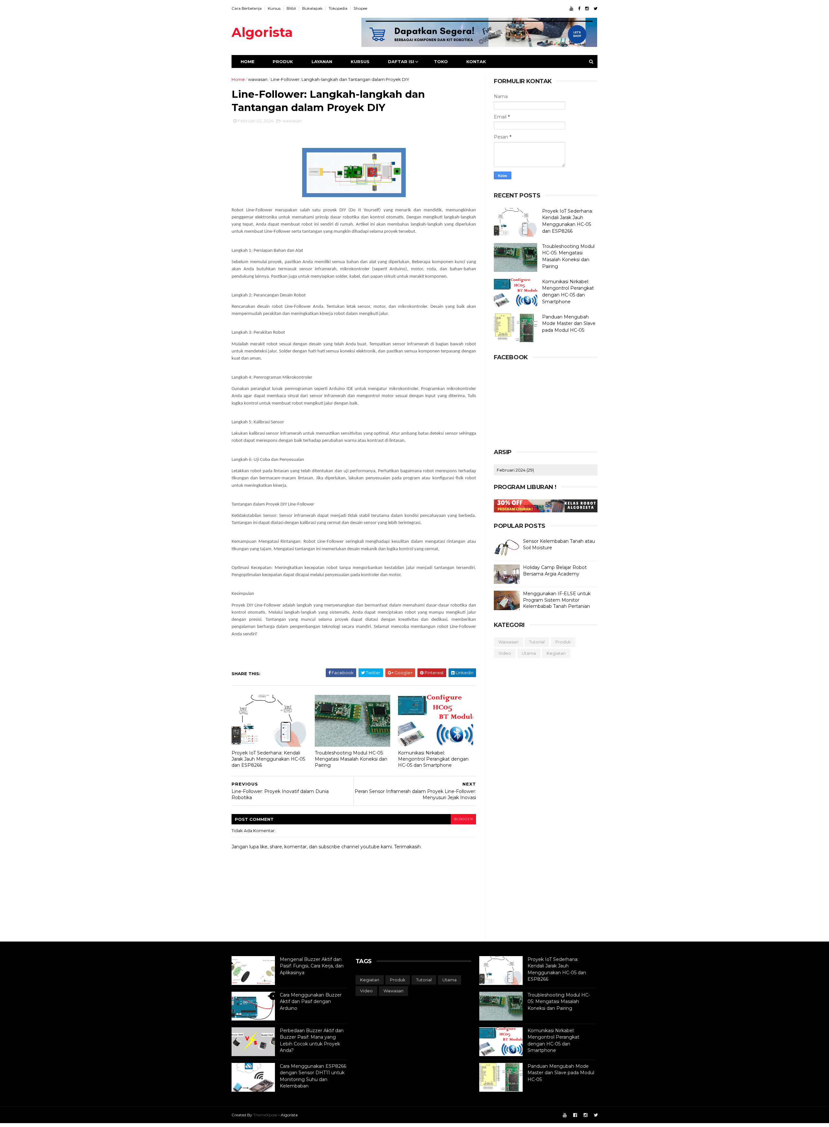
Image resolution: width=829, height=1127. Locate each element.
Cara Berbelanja (247, 8)
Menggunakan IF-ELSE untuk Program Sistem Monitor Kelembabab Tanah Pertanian (557, 600)
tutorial (537, 641)
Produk (283, 61)
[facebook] (579, 8)
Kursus (274, 8)
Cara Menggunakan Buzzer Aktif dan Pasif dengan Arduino (311, 1001)
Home (248, 61)
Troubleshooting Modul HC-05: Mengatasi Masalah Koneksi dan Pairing (351, 759)
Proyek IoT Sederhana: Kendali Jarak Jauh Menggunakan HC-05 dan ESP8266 (268, 759)
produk (563, 641)
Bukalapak (312, 8)
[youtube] (571, 8)
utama (529, 653)
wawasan (257, 79)
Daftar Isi (401, 61)
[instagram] (587, 8)
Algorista (262, 32)
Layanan (322, 61)
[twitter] (595, 8)
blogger (463, 819)
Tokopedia (338, 8)
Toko (441, 61)
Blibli (291, 8)
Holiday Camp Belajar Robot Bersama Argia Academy (555, 570)
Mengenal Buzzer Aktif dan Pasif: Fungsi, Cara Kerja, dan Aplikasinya (312, 966)
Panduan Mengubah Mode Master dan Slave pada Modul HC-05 (569, 323)
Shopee (360, 8)
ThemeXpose (265, 1114)
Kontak (476, 61)
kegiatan (556, 653)
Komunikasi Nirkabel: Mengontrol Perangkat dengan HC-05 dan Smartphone (433, 759)
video (504, 653)
